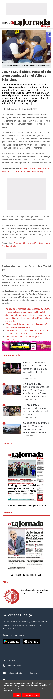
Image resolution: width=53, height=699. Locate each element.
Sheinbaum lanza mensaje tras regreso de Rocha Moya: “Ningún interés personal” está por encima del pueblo (27, 318)
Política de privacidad (31, 695)
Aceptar (17, 695)
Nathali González (11, 109)
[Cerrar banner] (50, 684)
